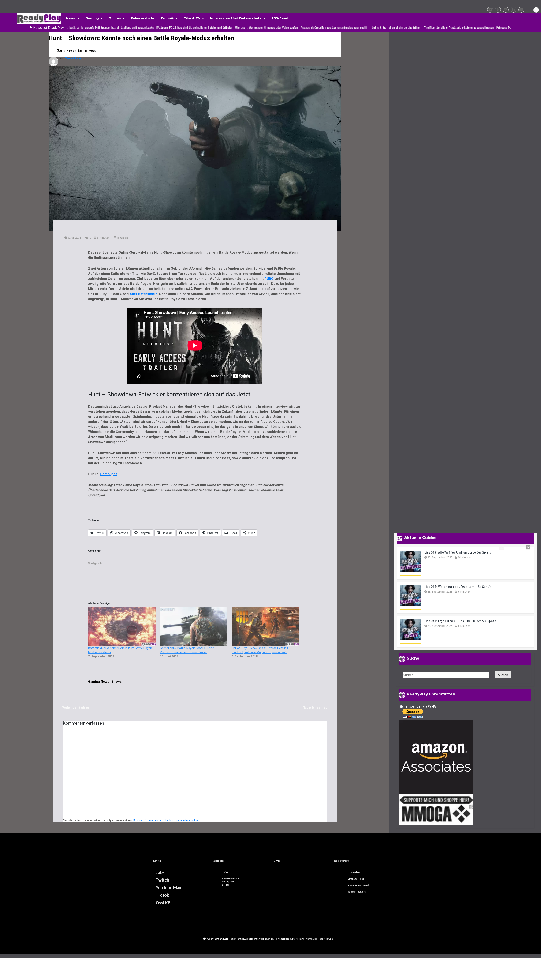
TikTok (162, 895)
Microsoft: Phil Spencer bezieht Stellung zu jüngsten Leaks (72, 27)
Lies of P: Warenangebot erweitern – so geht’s (457, 552)
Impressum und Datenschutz (236, 18)
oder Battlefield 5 (143, 294)
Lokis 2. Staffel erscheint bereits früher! (351, 27)
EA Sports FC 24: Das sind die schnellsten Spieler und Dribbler (149, 27)
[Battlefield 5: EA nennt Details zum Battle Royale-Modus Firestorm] (122, 626)
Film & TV (192, 18)
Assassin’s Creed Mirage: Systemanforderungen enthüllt (289, 27)
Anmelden (354, 872)
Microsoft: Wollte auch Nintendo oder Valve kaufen (220, 27)
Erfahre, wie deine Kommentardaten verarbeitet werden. (165, 820)
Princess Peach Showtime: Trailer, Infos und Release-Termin (488, 27)
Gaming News (99, 681)
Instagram (228, 881)
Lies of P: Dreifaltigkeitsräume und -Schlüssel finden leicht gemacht (474, 621)
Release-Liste (142, 18)
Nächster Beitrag (315, 707)
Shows (117, 681)
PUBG (268, 279)
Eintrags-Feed (356, 878)
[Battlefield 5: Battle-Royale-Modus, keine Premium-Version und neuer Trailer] (194, 626)
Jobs (160, 872)
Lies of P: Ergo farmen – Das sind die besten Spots (460, 587)
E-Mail (225, 884)
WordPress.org (357, 891)
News (71, 18)
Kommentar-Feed (358, 885)
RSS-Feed (279, 18)
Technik (167, 18)
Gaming (92, 18)
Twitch (162, 879)
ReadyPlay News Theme (299, 938)
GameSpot (108, 474)
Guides (115, 18)
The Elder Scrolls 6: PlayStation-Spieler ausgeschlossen (413, 27)
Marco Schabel (73, 58)
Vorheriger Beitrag (75, 707)
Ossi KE (163, 902)
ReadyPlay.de (325, 938)
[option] (72, 28)
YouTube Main (169, 887)
